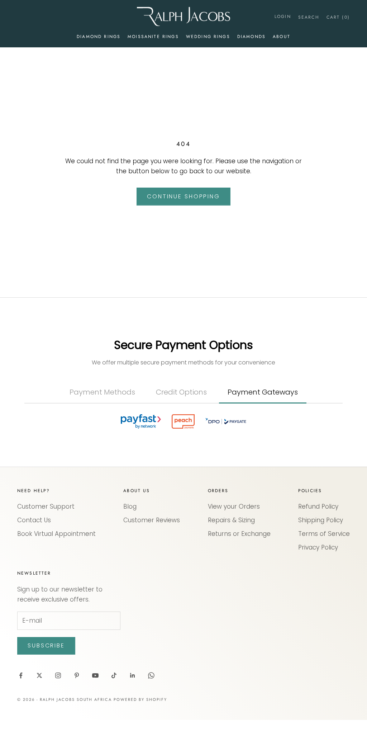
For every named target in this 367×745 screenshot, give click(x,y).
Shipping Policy (320, 520)
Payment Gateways (263, 392)
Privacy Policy (318, 547)
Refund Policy (318, 506)
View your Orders (234, 506)
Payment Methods (102, 392)
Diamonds (251, 36)
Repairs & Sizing (231, 520)
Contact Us (34, 520)
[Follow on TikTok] (114, 675)
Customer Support (46, 506)
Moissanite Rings (153, 36)
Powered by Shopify (140, 699)
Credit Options (181, 392)
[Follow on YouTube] (95, 675)
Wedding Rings (208, 36)
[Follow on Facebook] (20, 675)
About (281, 36)
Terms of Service (324, 533)
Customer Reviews (151, 520)
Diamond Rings (98, 36)
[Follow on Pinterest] (76, 675)
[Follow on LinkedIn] (132, 675)
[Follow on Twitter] (39, 675)
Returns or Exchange (239, 533)
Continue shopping (183, 196)
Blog (130, 506)
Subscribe (46, 645)
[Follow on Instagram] (58, 675)
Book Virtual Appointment (56, 533)
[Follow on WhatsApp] (151, 675)
